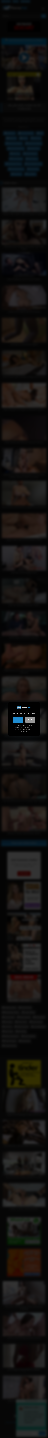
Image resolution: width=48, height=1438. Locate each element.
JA (17, 720)
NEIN (30, 720)
